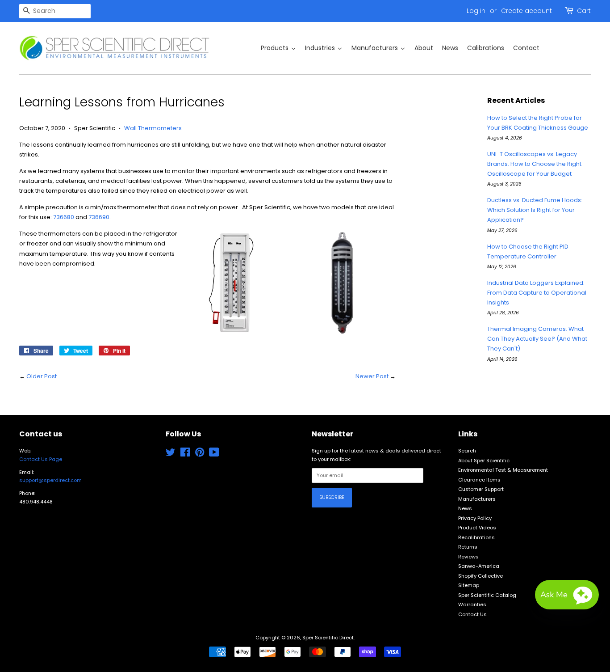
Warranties (472, 604)
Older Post (41, 376)
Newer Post (372, 376)
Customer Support (481, 489)
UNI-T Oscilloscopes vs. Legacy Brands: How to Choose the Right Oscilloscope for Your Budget (534, 164)
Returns (467, 546)
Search (467, 450)
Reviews (468, 556)
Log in (476, 10)
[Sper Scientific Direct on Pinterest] (200, 454)
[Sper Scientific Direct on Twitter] (170, 454)
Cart (584, 10)
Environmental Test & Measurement (503, 469)
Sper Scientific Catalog (487, 595)
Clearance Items (479, 479)
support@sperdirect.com (50, 480)
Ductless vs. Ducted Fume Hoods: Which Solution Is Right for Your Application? (534, 210)
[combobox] (55, 11)
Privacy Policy (475, 518)
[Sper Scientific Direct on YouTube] (214, 454)
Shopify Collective (480, 575)
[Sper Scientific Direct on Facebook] (185, 454)
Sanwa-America (478, 566)
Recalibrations (476, 537)
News (465, 508)
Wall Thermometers (153, 128)
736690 (98, 217)
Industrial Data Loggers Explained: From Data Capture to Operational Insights (536, 293)
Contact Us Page (40, 459)
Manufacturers (477, 499)
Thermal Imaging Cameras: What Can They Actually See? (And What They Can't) (537, 339)
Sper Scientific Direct (328, 637)
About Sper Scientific (484, 460)
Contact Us (472, 614)
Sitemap (468, 585)
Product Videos (477, 527)
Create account (526, 10)
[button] (567, 594)
